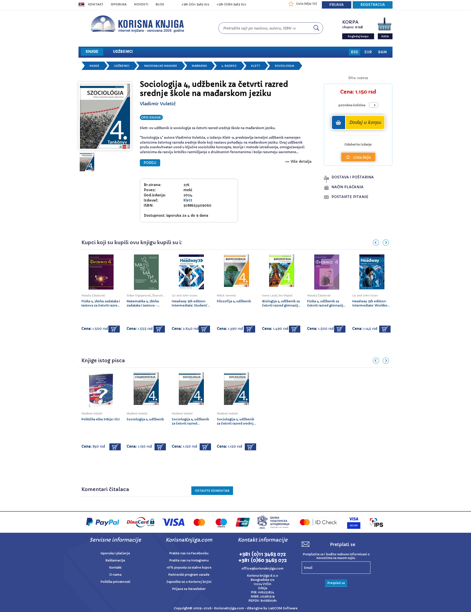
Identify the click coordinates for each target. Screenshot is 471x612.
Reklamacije (115, 560)
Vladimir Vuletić (158, 103)
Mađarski (199, 65)
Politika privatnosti (115, 582)
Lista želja (361, 157)
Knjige (94, 65)
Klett (255, 65)
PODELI (150, 163)
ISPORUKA (119, 4)
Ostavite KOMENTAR (212, 490)
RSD (354, 52)
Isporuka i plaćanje (115, 553)
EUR (368, 52)
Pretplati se (336, 583)
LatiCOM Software (283, 608)
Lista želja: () (306, 3)
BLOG (160, 4)
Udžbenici (121, 65)
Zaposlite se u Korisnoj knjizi (188, 582)
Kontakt (95, 4)
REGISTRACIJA (372, 5)
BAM (382, 52)
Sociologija (284, 65)
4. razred (229, 65)
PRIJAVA (336, 5)
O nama (115, 574)
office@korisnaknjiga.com (262, 568)
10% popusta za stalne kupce (189, 567)
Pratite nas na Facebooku (189, 553)
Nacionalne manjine (160, 65)
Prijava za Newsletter (189, 589)
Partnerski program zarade (188, 574)
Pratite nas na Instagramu (189, 560)
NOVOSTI (141, 4)
